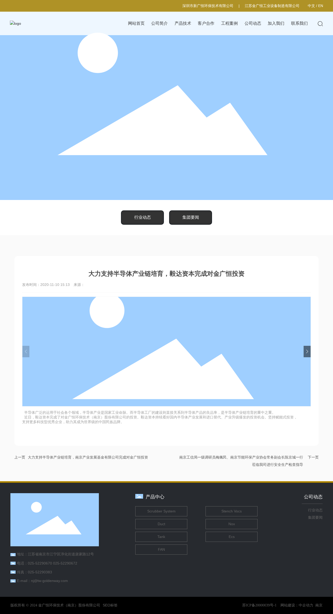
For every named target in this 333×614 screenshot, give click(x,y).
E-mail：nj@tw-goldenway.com (42, 581)
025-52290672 (65, 563)
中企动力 (306, 605)
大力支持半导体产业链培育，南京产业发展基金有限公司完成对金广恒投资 (88, 457)
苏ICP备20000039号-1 (259, 605)
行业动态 (142, 217)
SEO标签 (110, 605)
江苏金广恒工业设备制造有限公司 (272, 6)
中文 (311, 6)
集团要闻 (190, 217)
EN (320, 6)
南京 (319, 605)
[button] (307, 351)
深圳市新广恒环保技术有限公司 (207, 6)
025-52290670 (40, 563)
